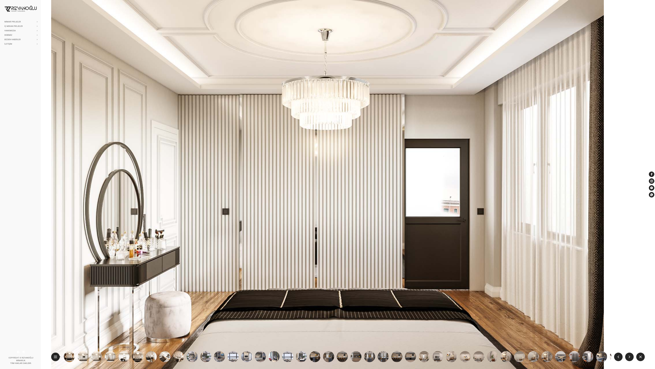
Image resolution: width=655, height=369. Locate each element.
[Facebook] (18, 352)
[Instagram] (23, 352)
